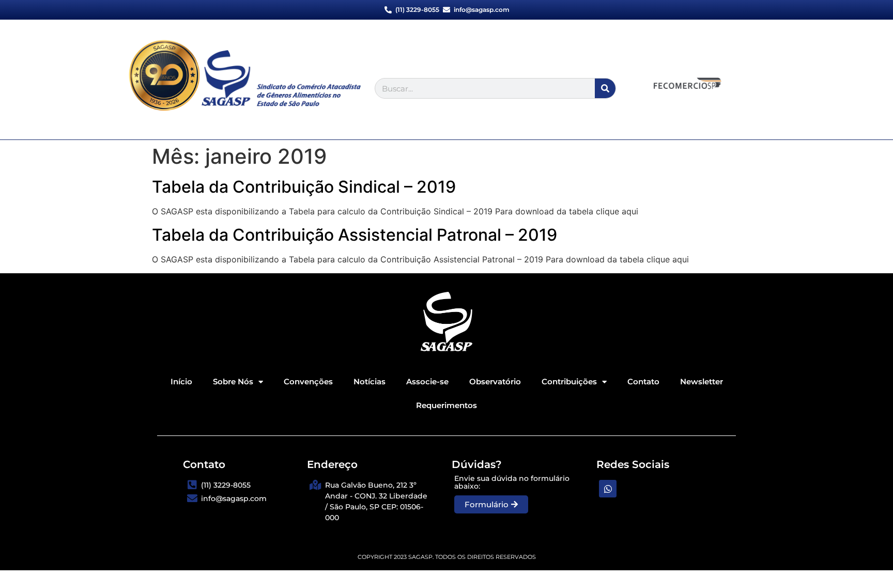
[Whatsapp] (608, 488)
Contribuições (569, 381)
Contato (643, 381)
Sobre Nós (233, 381)
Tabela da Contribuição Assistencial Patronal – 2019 (354, 235)
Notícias (369, 381)
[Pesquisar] (605, 88)
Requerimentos (446, 405)
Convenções (308, 381)
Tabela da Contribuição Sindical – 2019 (304, 187)
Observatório (495, 381)
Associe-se (427, 381)
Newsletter (701, 381)
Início (181, 381)
